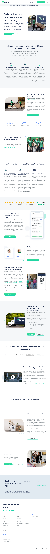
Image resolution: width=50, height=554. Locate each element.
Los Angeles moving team (16, 288)
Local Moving (5, 519)
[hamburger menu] (47, 2)
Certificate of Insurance (7, 541)
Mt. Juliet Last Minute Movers (9, 148)
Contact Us (5, 543)
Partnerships (19, 521)
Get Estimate (10, 236)
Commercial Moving (6, 528)
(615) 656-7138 (32, 2)
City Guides (5, 537)
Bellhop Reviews (20, 519)
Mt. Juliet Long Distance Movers (9, 147)
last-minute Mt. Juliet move (16, 282)
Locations (19, 527)
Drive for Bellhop (35, 516)
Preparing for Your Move (7, 539)
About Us (19, 518)
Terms (11, 548)
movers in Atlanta (36, 383)
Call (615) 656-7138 (9, 510)
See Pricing (8, 33)
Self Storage (5, 530)
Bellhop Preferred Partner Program (23, 523)
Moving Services (5, 516)
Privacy (14, 548)
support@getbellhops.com (41, 485)
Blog (3, 536)
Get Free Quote (32, 114)
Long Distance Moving (6, 523)
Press (18, 516)
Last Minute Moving (6, 527)
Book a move (40, 2)
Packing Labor (5, 521)
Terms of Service (21, 493)
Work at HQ (34, 518)
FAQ (18, 525)
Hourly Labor (5, 518)
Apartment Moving (6, 525)
